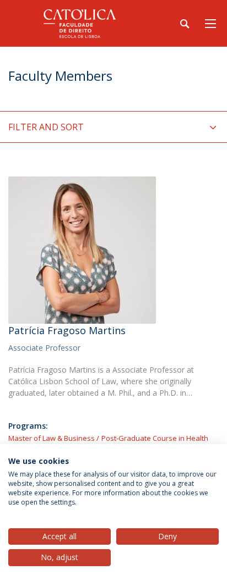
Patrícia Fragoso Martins (67, 330)
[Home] (77, 23)
